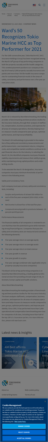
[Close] (45, 401)
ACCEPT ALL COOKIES (24, 438)
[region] (24, 420)
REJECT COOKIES (24, 432)
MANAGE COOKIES (24, 426)
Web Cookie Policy (20, 422)
